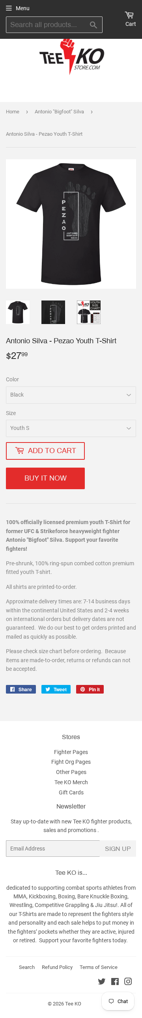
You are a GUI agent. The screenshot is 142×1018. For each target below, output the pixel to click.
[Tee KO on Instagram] (128, 983)
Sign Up (118, 848)
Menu (23, 8)
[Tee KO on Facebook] (115, 983)
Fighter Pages (71, 752)
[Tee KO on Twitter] (102, 983)
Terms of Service (99, 967)
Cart (130, 24)
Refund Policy (57, 967)
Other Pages (71, 772)
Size (11, 413)
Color (12, 379)
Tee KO (73, 1004)
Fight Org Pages (71, 762)
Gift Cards (71, 792)
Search (27, 967)
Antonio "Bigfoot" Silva (59, 112)
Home (12, 112)
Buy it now (45, 478)
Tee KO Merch (71, 782)
